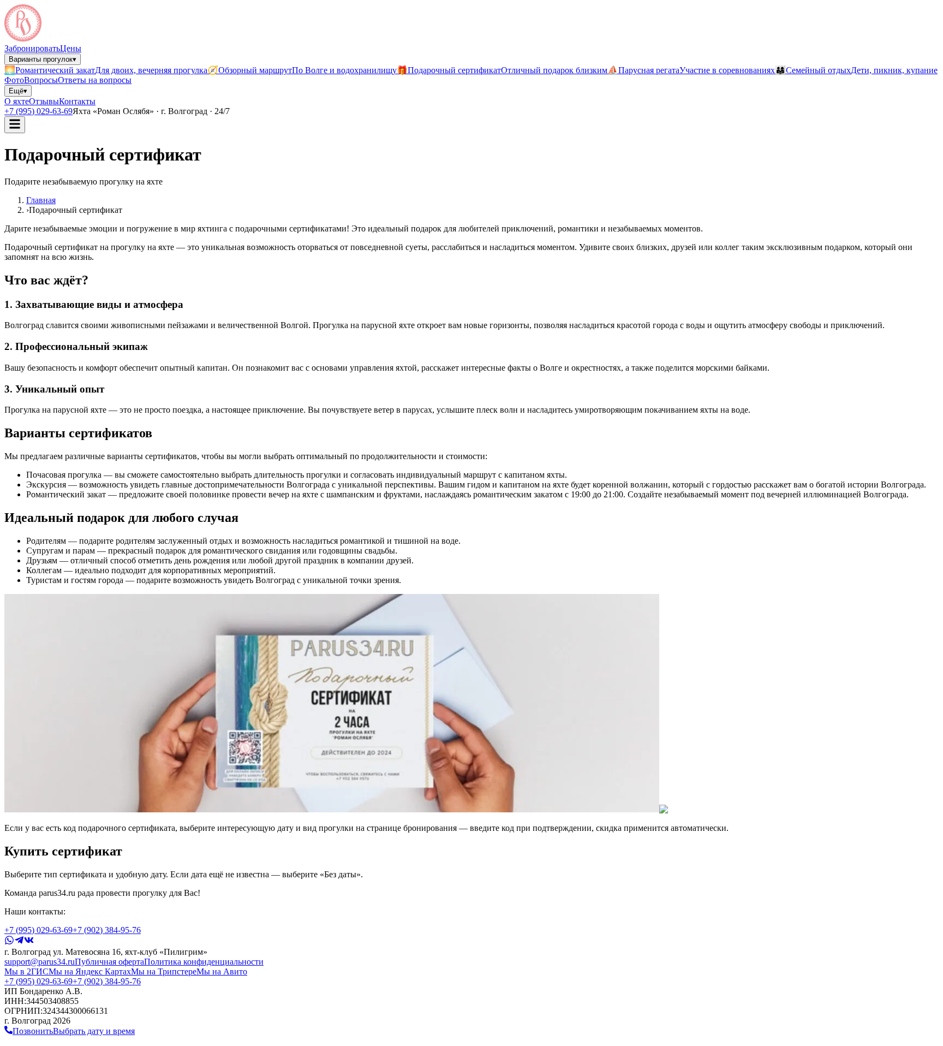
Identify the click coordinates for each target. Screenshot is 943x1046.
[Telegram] (19, 942)
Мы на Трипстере (163, 971)
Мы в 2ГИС (26, 971)
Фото (14, 80)
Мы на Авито (221, 971)
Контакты (77, 101)
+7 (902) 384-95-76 (107, 930)
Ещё (18, 91)
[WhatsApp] (9, 942)
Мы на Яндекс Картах (90, 971)
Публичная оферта (109, 961)
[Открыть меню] (14, 124)
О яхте (16, 101)
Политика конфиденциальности (204, 961)
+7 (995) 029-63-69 (38, 111)
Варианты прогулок (42, 59)
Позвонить (33, 1031)
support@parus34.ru (39, 961)
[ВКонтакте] (29, 942)
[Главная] (22, 38)
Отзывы (44, 101)
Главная (41, 200)
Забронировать (32, 48)
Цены (70, 48)
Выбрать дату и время (94, 1031)
